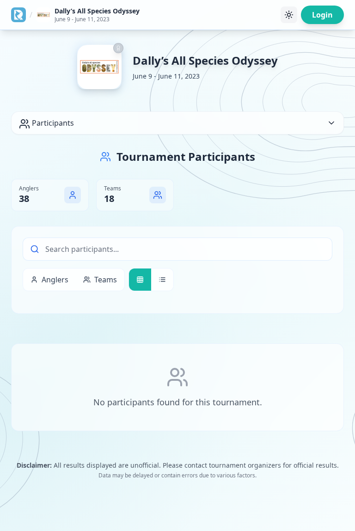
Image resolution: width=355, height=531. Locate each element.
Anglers (55, 280)
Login (322, 15)
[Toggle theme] (289, 14)
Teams (105, 280)
